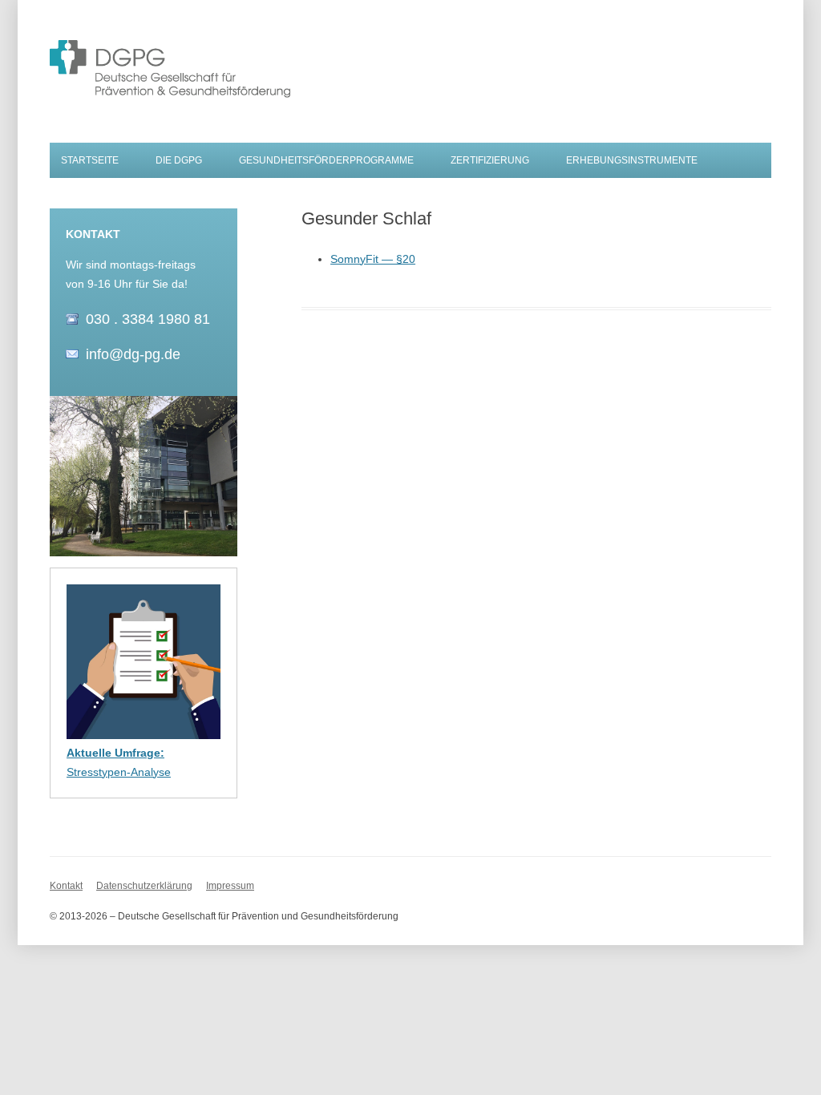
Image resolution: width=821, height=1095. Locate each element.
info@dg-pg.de (133, 354)
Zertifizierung (490, 160)
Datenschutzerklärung (144, 885)
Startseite (90, 160)
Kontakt (66, 885)
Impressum (230, 885)
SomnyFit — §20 (372, 259)
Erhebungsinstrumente (632, 160)
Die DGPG (179, 160)
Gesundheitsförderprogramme (326, 160)
